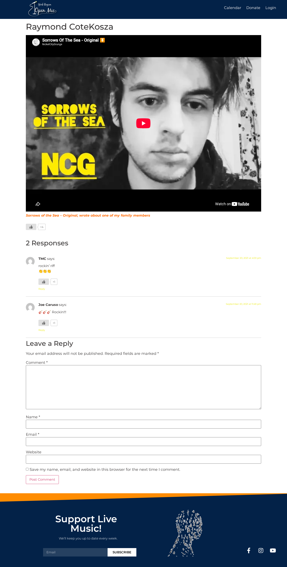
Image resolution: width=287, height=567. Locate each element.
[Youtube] (273, 550)
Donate (253, 7)
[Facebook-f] (249, 550)
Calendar (232, 7)
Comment (37, 362)
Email (32, 434)
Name (33, 417)
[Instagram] (261, 550)
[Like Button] (31, 227)
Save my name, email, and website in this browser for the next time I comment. (105, 469)
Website (33, 452)
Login (270, 7)
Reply (41, 288)
